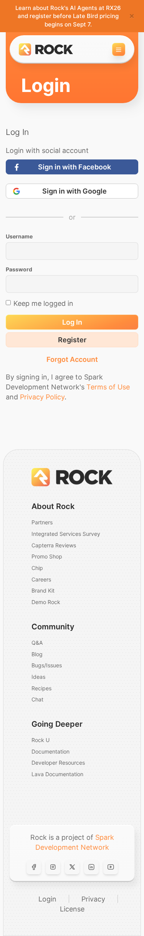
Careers (41, 579)
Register (72, 340)
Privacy (93, 899)
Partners (42, 522)
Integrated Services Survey (65, 533)
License (72, 909)
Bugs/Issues (46, 665)
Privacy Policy (42, 397)
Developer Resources (58, 762)
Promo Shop (46, 556)
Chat (37, 699)
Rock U (40, 740)
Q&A (37, 642)
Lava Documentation (57, 774)
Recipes (41, 688)
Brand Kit (43, 590)
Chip (37, 568)
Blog (37, 654)
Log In (72, 322)
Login (47, 899)
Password (19, 269)
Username (19, 236)
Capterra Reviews (53, 545)
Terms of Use (108, 387)
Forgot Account (72, 359)
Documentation (50, 751)
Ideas (38, 676)
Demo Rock (45, 602)
